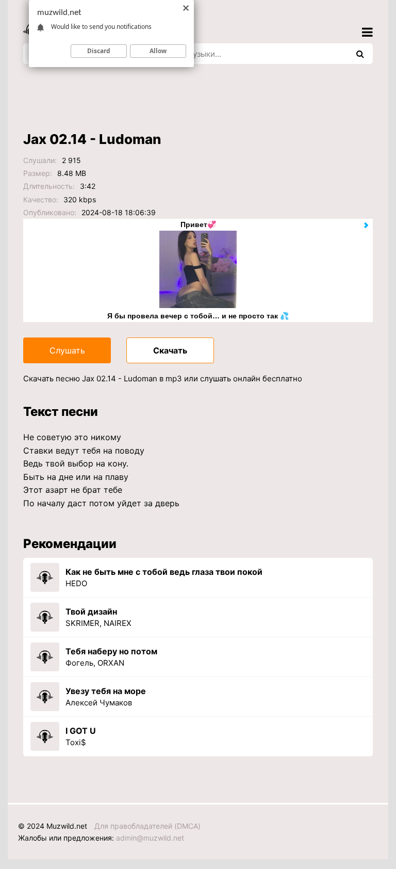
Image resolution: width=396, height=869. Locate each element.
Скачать (170, 350)
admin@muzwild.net (150, 837)
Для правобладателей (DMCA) (147, 826)
